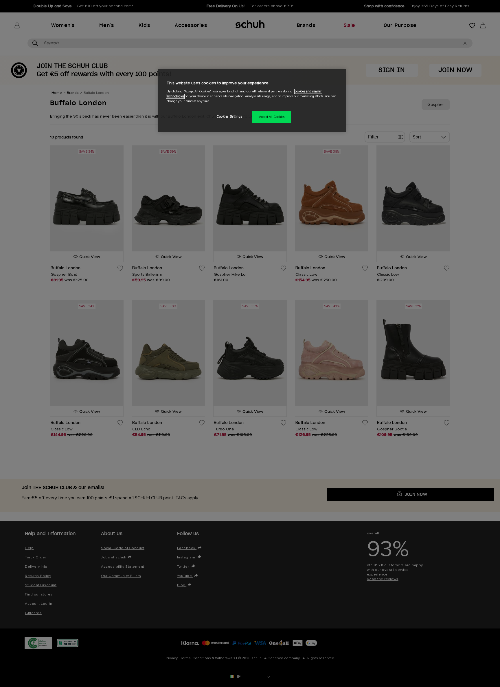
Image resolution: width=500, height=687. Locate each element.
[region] (252, 100)
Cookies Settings (229, 116)
